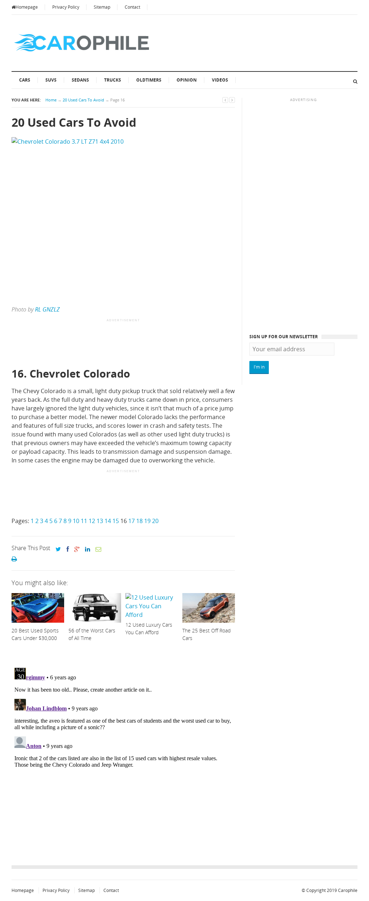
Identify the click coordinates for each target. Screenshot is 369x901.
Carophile (347, 890)
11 (84, 521)
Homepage (26, 7)
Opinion (187, 80)
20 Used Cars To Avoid (83, 100)
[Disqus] (123, 755)
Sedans (80, 80)
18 (139, 521)
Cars (24, 80)
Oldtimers (148, 80)
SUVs (51, 80)
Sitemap (102, 7)
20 (155, 521)
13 (100, 521)
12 (92, 521)
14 (108, 521)
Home (51, 100)
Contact (132, 7)
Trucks (112, 80)
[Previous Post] (225, 100)
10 (76, 521)
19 (147, 521)
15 (115, 521)
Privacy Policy (65, 7)
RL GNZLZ (47, 309)
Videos (220, 80)
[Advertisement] (143, 343)
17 (131, 521)
